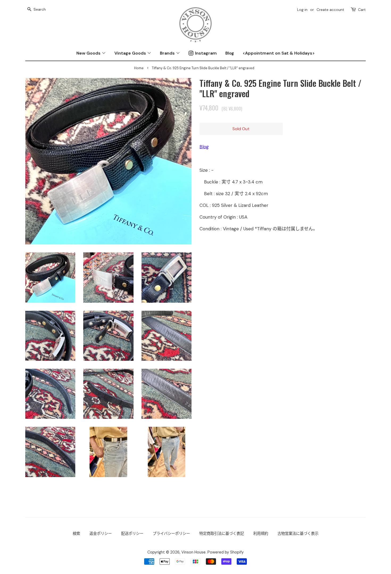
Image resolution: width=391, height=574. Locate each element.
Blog (229, 53)
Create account (330, 9)
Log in (302, 9)
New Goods (89, 53)
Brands (168, 53)
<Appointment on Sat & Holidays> (279, 53)
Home (139, 68)
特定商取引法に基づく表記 (221, 533)
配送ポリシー (132, 533)
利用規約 (260, 533)
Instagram (206, 53)
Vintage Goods (130, 53)
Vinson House (193, 552)
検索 (76, 533)
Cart (362, 9)
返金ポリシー (100, 533)
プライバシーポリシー (171, 533)
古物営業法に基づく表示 (297, 533)
